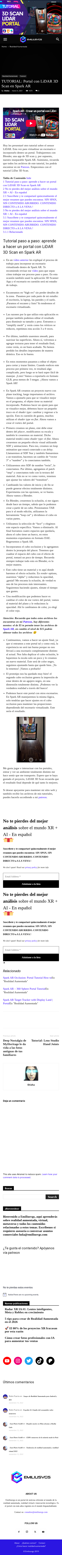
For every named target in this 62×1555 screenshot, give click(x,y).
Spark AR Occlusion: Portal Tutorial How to (27, 977)
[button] (5, 39)
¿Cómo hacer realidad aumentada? (31, 1546)
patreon (43, 797)
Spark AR (8, 628)
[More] (42, 100)
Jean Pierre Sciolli (16, 1424)
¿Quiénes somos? (29, 1543)
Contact (42, 1543)
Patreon (25, 166)
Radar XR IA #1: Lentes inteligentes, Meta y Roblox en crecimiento (28, 1311)
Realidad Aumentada (18, 46)
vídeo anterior (21, 259)
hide (28, 178)
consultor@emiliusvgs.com (36, 1512)
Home (4, 46)
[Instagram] (27, 1532)
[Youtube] (43, 1532)
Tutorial (23, 76)
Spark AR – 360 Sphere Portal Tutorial (24, 988)
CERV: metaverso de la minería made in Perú (42, 1437)
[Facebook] (19, 1532)
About (16, 1543)
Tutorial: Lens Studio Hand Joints (45, 1042)
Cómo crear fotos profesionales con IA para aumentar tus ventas (29, 1339)
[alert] (31, 1294)
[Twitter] (35, 1532)
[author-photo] (31, 1080)
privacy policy (31, 867)
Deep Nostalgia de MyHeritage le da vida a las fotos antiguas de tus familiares (14, 1047)
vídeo (35, 270)
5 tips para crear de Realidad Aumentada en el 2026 (31, 1320)
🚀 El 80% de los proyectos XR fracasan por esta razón (31, 1330)
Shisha (6, 91)
